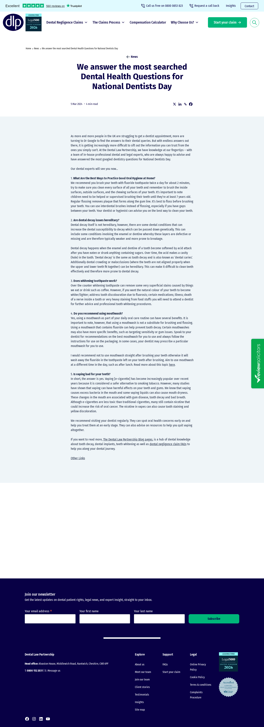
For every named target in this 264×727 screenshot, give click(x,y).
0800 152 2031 (35, 670)
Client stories (142, 687)
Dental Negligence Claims (64, 22)
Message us (54, 670)
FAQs (165, 664)
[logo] (14, 22)
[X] (174, 104)
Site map (140, 709)
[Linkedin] (180, 104)
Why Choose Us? (182, 22)
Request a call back (206, 6)
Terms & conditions (200, 684)
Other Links (78, 458)
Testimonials (142, 694)
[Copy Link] (185, 104)
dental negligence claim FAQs (168, 444)
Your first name (89, 611)
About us (139, 664)
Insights (231, 6)
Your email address (38, 611)
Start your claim (225, 22)
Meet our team (143, 672)
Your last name (143, 611)
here (172, 364)
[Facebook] (190, 104)
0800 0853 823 (164, 6)
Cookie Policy (197, 677)
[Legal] (34, 22)
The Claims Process (106, 22)
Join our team (142, 679)
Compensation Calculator (148, 22)
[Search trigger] (254, 22)
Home (28, 48)
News (36, 48)
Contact (249, 6)
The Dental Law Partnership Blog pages (127, 439)
